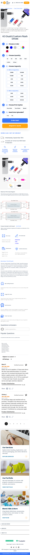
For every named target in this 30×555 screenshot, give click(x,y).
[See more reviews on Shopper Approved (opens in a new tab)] (12, 417)
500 (25, 59)
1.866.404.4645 (19, 2)
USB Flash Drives (8, 8)
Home (2, 8)
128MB (11, 72)
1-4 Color (17, 243)
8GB (12, 82)
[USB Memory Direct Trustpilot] (15, 541)
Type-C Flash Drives (18, 8)
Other (14, 62)
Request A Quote (15, 126)
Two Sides (17, 108)
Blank (24, 108)
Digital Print (17, 239)
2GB (12, 79)
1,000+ (8, 62)
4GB (22, 79)
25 (7, 59)
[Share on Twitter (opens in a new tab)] (10, 388)
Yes (8, 115)
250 (21, 59)
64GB (21, 85)
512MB (11, 75)
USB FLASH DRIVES (6, 524)
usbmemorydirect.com (16, 553)
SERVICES (4, 528)
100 (16, 59)
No (12, 115)
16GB (21, 82)
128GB (11, 100)
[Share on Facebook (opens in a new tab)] (7, 417)
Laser (16, 241)
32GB (11, 85)
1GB (22, 75)
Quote (26, 2)
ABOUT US (4, 533)
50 (11, 59)
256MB (22, 72)
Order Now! (15, 120)
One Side (9, 108)
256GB (22, 100)
